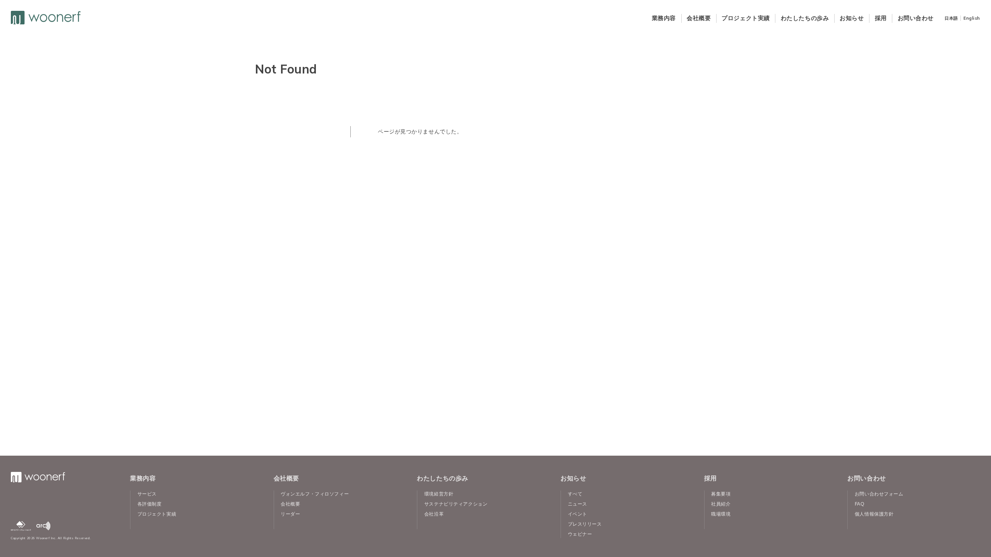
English (972, 18)
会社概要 (699, 18)
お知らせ (852, 18)
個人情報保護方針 (874, 514)
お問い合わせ (916, 18)
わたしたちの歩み (805, 18)
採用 (881, 18)
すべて (575, 494)
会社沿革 (434, 514)
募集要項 (720, 494)
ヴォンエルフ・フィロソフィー (315, 494)
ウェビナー (580, 534)
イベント (577, 514)
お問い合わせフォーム (879, 494)
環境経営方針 (438, 494)
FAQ (859, 504)
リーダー (290, 514)
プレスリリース (585, 524)
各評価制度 (149, 504)
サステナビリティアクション (455, 504)
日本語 (951, 18)
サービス (147, 494)
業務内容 (664, 18)
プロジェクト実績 (746, 18)
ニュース (577, 504)
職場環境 (720, 514)
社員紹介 (720, 504)
